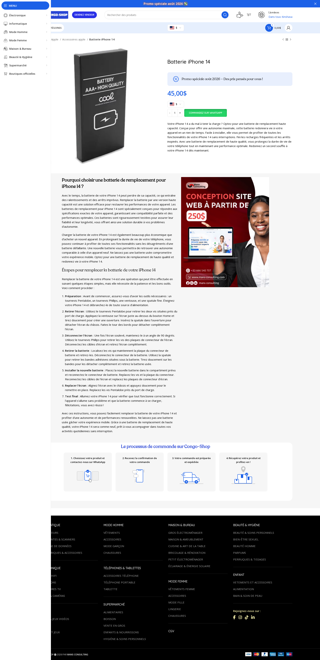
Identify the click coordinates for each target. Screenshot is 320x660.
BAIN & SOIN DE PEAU (247, 596)
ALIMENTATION (243, 589)
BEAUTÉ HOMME (244, 546)
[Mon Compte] (288, 28)
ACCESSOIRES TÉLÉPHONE (121, 576)
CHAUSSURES (112, 553)
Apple (55, 39)
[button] (205, 113)
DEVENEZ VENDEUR (84, 14)
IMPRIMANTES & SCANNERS (57, 539)
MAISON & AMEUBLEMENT (185, 539)
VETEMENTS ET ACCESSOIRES (252, 582)
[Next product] (290, 40)
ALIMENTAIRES (113, 612)
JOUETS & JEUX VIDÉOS (54, 619)
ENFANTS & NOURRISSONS (121, 632)
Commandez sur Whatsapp (205, 112)
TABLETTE (110, 589)
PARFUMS (239, 553)
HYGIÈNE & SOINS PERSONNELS (125, 639)
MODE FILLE (176, 602)
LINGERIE (174, 609)
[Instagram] (240, 617)
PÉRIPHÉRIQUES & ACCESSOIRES (60, 553)
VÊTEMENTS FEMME (181, 589)
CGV (171, 631)
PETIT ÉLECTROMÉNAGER (185, 559)
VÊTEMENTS (112, 532)
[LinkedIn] (253, 617)
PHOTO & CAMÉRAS (52, 596)
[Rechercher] (225, 14)
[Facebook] (234, 617)
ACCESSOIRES (112, 539)
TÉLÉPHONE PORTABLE (119, 582)
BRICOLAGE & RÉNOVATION (186, 553)
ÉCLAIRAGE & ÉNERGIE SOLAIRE (189, 566)
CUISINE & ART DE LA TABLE (187, 546)
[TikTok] (246, 617)
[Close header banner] (315, 3)
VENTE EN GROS (114, 625)
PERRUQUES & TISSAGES (249, 559)
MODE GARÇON (114, 546)
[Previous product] (283, 40)
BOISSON (110, 619)
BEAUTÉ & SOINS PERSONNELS (253, 532)
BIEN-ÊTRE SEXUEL (246, 539)
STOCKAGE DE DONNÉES (55, 546)
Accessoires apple (74, 39)
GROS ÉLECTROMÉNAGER (185, 532)
